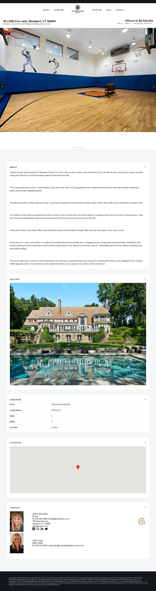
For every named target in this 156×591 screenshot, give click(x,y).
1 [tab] (73, 147)
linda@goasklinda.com (59, 519)
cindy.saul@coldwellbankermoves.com (66, 545)
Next (153, 86)
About (46, 10)
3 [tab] (78, 147)
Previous (2, 86)
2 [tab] (75, 147)
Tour (108, 10)
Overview (59, 10)
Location (97, 10)
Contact (120, 10)
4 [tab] (80, 147)
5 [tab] (82, 147)
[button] (78, 467)
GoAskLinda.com (40, 526)
